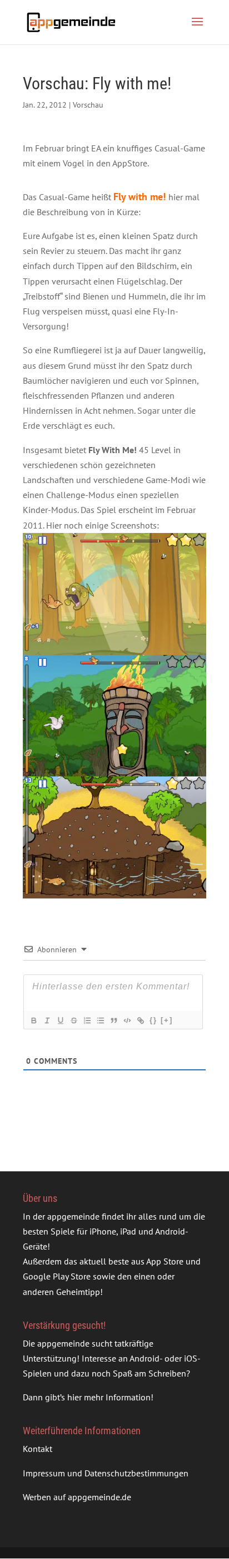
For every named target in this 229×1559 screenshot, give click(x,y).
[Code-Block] (126, 1020)
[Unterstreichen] (60, 1020)
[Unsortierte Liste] (100, 1020)
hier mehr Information (109, 1397)
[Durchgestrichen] (73, 1020)
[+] (167, 1020)
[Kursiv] (46, 1020)
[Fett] (33, 1020)
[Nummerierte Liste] (86, 1020)
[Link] (140, 1020)
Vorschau (88, 105)
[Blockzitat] (113, 1020)
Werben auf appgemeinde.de (77, 1496)
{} (153, 1020)
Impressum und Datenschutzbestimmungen (105, 1473)
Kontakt (37, 1448)
